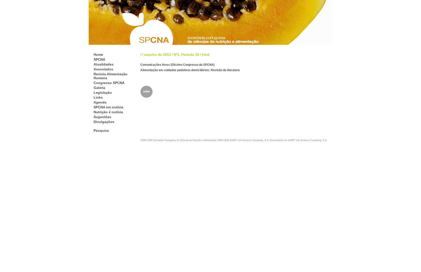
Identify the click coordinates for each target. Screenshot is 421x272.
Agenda (100, 102)
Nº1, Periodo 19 (186, 54)
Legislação (103, 92)
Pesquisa (101, 130)
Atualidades (104, 64)
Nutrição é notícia (108, 112)
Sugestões (102, 117)
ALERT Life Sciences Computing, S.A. (307, 140)
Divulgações (104, 122)
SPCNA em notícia (108, 107)
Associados (103, 69)
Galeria (99, 88)
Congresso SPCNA (109, 83)
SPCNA (99, 59)
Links (98, 97)
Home (98, 54)
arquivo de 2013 (157, 54)
